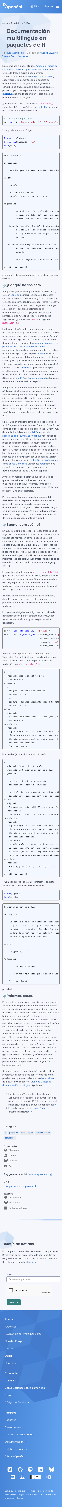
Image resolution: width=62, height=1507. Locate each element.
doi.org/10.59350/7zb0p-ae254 (19, 1186)
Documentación (14, 1441)
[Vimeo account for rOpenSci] (10, 1469)
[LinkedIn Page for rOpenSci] (41, 1469)
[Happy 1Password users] (48, 1476)
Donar (8, 1355)
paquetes (13, 1133)
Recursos (10, 1412)
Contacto (10, 1363)
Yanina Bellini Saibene (15, 56)
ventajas (15, 294)
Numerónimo (39, 1108)
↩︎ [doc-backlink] (56, 1104)
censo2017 (18, 378)
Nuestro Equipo (14, 1341)
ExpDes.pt (49, 460)
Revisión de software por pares (23, 1334)
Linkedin (13, 1155)
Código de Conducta (17, 1402)
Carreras (10, 1348)
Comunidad (12, 1373)
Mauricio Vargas (36, 378)
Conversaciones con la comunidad (25, 1387)
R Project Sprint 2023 (41, 76)
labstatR (41, 353)
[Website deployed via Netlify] (35, 1476)
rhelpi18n (42, 107)
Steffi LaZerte (49, 52)
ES (35, 6)
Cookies (20, 1498)
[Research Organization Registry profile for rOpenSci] (13, 1476)
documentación (43, 1133)
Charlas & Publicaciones (19, 1434)
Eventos (9, 1395)
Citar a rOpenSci (14, 1456)
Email (11, 1166)
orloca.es (22, 463)
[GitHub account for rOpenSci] (20, 1469)
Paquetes (10, 1420)
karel (42, 463)
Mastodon (14, 1150)
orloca (12, 463)
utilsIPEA (34, 432)
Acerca (9, 1319)
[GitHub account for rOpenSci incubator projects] (22, 1476)
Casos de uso (13, 1427)
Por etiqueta (15, 1197)
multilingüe (27, 1133)
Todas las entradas (18, 1208)
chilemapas (27, 367)
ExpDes (37, 460)
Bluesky (13, 1160)
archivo (32, 1262)
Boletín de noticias (16, 1449)
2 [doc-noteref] (13, 500)
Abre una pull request (39, 1174)
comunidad (9, 1138)
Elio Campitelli (15, 52)
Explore (49, 6)
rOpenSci (10, 1326)
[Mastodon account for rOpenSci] (30, 1469)
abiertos (49, 1078)
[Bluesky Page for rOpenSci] (51, 1469)
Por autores (14, 1202)
